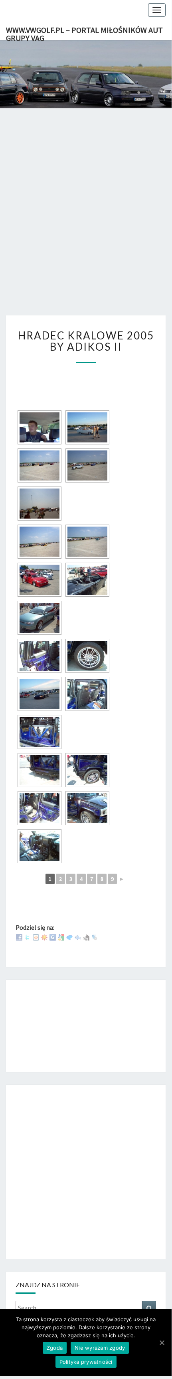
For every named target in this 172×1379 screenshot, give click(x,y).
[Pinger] (69, 937)
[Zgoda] (162, 1343)
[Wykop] (36, 937)
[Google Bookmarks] (61, 937)
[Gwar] (52, 937)
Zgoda (55, 1348)
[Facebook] (19, 937)
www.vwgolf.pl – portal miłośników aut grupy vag (84, 32)
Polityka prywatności (86, 1362)
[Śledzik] (78, 937)
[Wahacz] (94, 937)
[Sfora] (86, 937)
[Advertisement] (86, 220)
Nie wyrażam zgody (100, 1348)
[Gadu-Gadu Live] (44, 937)
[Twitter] (27, 937)
